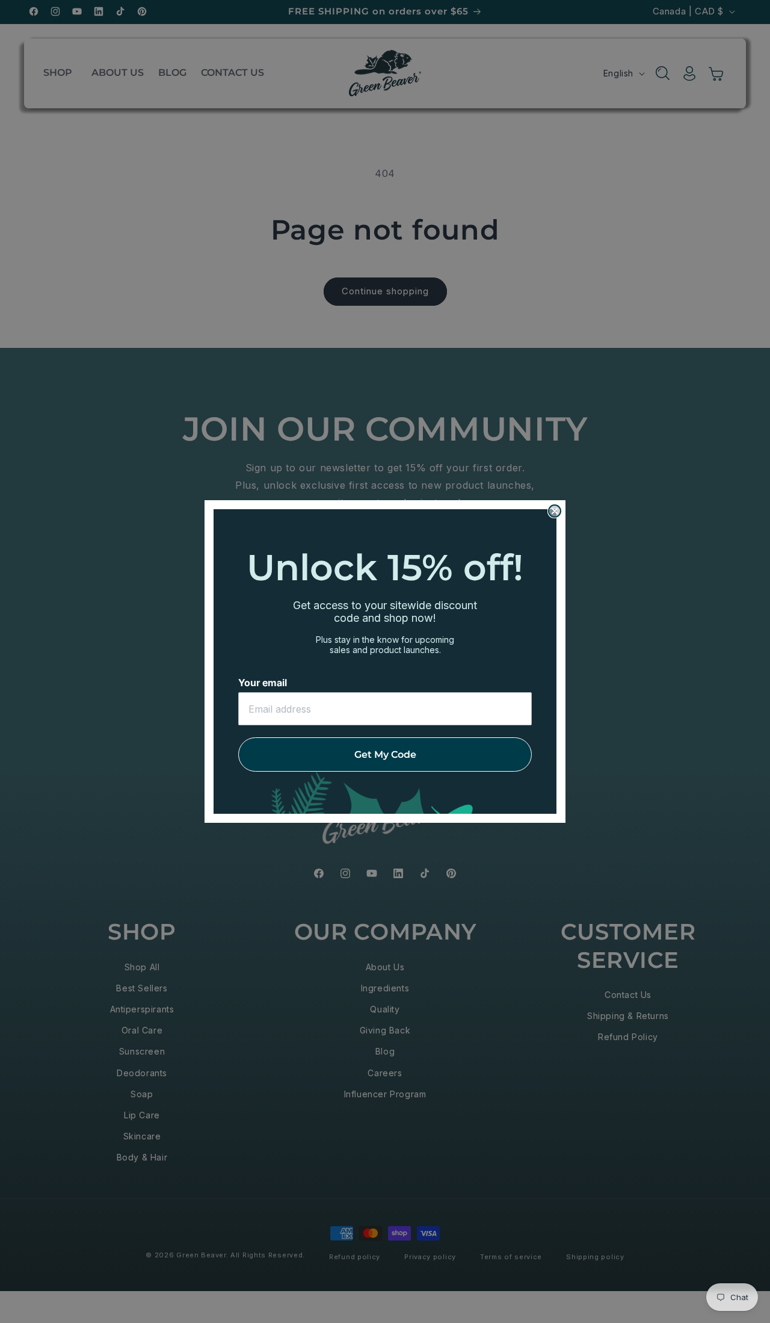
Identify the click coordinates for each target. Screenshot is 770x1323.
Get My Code (385, 754)
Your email (262, 683)
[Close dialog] (555, 511)
